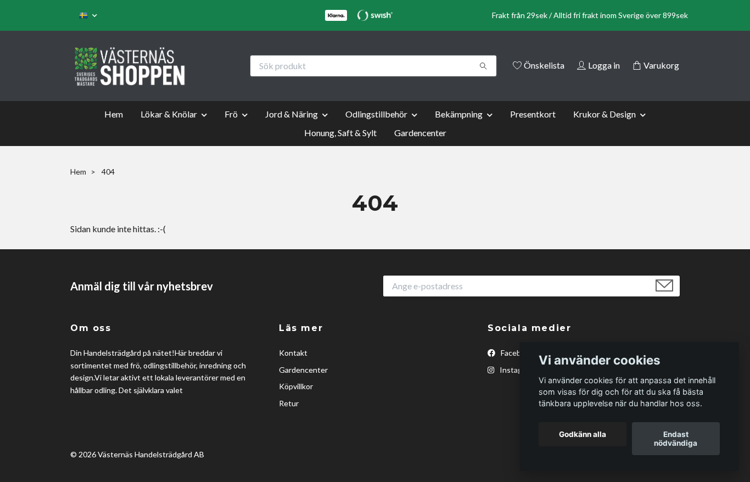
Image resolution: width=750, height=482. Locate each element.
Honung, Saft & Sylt (340, 147)
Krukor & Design (604, 129)
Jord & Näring (291, 129)
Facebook (516, 368)
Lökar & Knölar (169, 129)
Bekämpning (459, 129)
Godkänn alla (582, 434)
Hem (113, 129)
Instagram (516, 384)
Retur (289, 418)
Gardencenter (420, 147)
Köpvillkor (296, 401)
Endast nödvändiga (675, 438)
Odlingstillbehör (376, 129)
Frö (231, 129)
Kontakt (293, 368)
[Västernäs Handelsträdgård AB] (223, 66)
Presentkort (533, 129)
